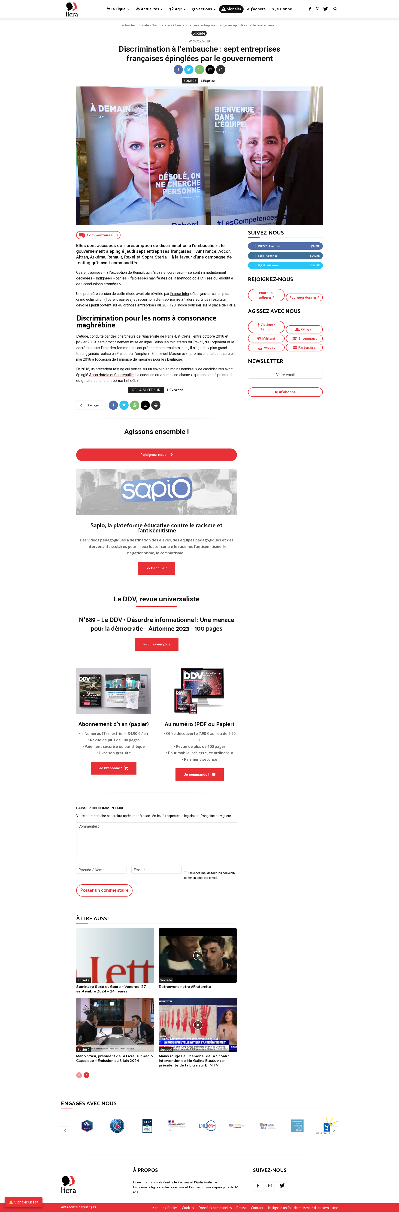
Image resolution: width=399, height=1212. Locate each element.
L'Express (208, 80)
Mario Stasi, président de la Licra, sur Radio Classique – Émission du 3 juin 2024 (114, 1058)
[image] (156, 492)
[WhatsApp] (199, 69)
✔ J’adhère (256, 9)
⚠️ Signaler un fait (23, 1202)
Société (144, 25)
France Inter (179, 293)
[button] (335, 9)
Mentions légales (165, 1208)
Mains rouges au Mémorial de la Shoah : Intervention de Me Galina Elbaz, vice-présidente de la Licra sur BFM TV (194, 1061)
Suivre (315, 255)
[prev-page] (79, 1075)
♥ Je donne (282, 9)
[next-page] (86, 1075)
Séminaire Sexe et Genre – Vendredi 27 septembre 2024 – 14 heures (111, 989)
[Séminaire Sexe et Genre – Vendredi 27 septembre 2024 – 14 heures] (115, 955)
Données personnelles (215, 1208)
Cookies (188, 1208)
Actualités (129, 25)
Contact (257, 1208)
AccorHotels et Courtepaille (111, 375)
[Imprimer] (220, 69)
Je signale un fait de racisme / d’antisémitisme (303, 1208)
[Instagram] (317, 9)
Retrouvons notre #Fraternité (185, 986)
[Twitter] (325, 9)
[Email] (210, 69)
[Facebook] (309, 9)
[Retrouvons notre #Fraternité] (198, 955)
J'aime (315, 246)
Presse (241, 1208)
